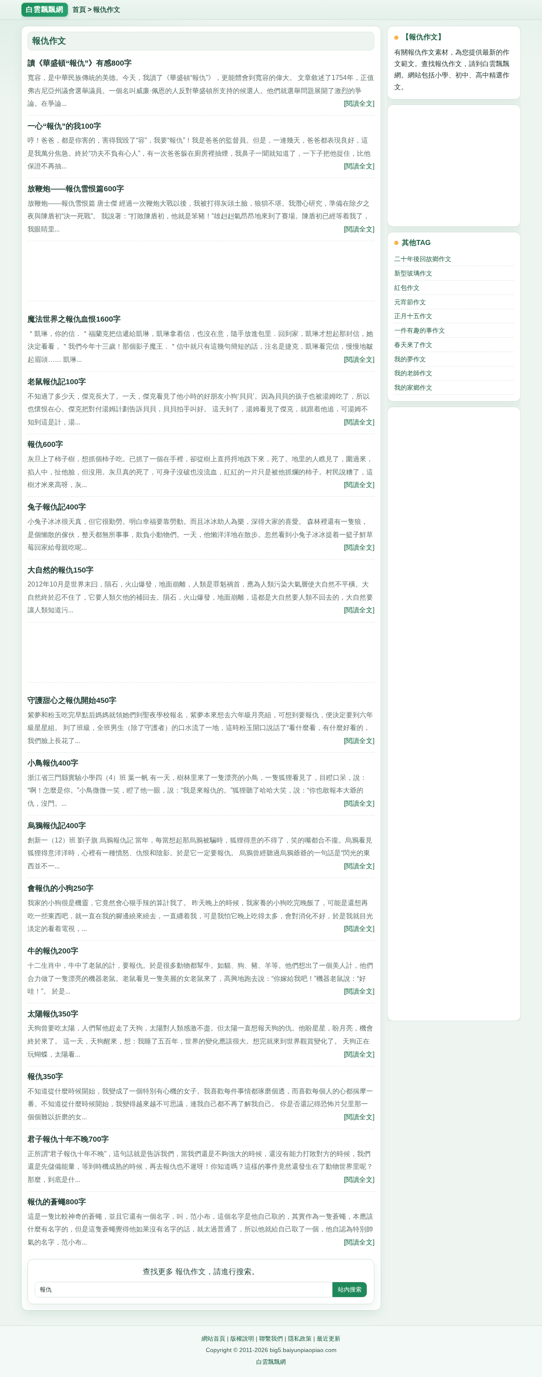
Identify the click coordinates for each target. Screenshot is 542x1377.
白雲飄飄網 (271, 1361)
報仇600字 (45, 444)
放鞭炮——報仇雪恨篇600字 (76, 188)
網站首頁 (213, 1338)
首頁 (79, 9)
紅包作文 (407, 287)
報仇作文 (106, 9)
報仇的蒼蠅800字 (57, 1201)
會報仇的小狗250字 (61, 888)
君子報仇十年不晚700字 (68, 1139)
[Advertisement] (201, 273)
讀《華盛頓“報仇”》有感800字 (80, 62)
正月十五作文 (413, 315)
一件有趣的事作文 (419, 330)
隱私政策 (300, 1338)
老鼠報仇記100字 (57, 381)
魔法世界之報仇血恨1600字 (74, 318)
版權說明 (242, 1338)
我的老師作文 (413, 373)
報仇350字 (45, 1076)
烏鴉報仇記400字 (57, 825)
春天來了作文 (413, 344)
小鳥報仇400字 (53, 762)
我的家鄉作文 (413, 387)
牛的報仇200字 (53, 950)
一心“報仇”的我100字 (64, 125)
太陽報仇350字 (53, 1013)
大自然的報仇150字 (61, 569)
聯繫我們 (271, 1338)
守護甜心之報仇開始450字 (72, 700)
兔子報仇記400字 (57, 506)
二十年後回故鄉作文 (422, 258)
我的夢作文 (410, 359)
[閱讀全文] (359, 103)
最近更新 (328, 1338)
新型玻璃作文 (413, 273)
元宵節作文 (410, 302)
